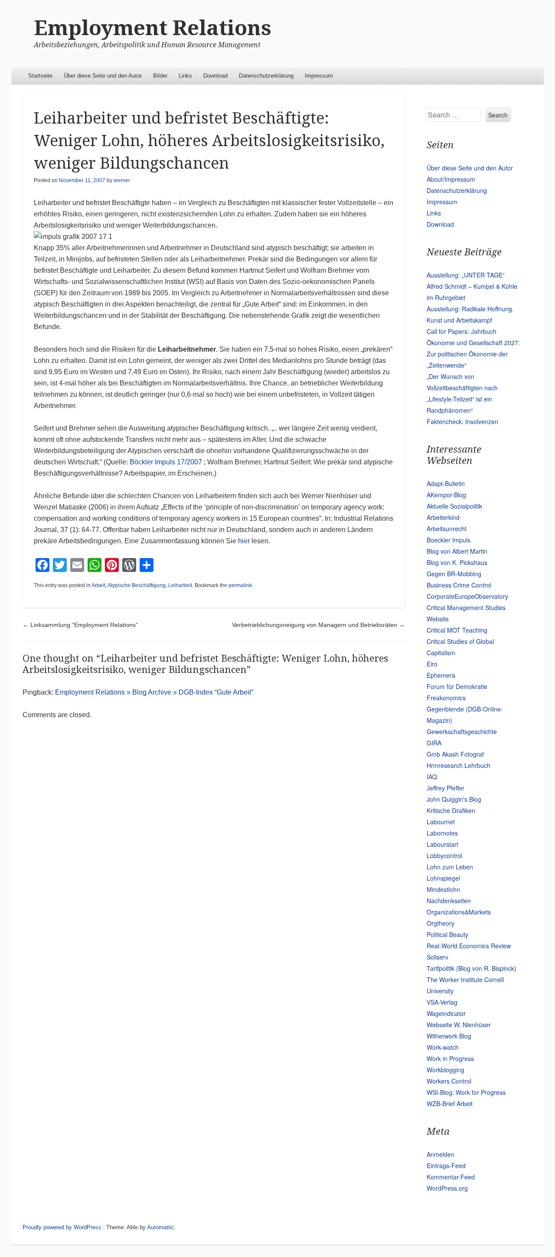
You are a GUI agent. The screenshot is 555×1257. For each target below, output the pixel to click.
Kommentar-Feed (451, 1176)
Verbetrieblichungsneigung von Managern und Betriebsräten (318, 624)
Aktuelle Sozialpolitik (454, 506)
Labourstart (442, 844)
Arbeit (98, 585)
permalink (240, 585)
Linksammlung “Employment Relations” (80, 624)
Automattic (160, 1227)
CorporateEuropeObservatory (467, 596)
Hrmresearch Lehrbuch (458, 765)
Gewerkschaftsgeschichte (462, 731)
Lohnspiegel (443, 878)
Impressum (319, 75)
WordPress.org (447, 1188)
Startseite (40, 75)
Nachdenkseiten (449, 900)
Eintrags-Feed (446, 1165)
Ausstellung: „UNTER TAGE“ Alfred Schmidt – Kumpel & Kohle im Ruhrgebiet (472, 286)
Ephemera (441, 675)
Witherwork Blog (449, 1036)
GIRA (434, 742)
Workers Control (449, 1081)
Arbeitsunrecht (447, 528)
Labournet (441, 821)
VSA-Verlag (442, 1002)
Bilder (160, 75)
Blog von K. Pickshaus (457, 562)
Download (215, 75)
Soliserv (437, 957)
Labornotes (442, 833)
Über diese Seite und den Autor (103, 75)
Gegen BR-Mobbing (454, 573)
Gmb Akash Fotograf (455, 754)
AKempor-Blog (446, 494)
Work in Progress (450, 1058)
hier (244, 541)
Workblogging (445, 1069)
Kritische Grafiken (451, 810)
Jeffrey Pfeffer (445, 788)
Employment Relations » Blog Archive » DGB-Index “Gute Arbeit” (154, 692)
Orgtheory (440, 923)
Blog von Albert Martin (457, 551)
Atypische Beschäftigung (137, 585)
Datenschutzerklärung (266, 75)
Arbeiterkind (443, 517)
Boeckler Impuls (448, 539)
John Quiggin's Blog (454, 799)
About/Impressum (451, 179)
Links (185, 75)
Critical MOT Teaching (457, 630)
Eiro (432, 664)
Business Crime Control (459, 585)
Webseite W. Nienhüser (459, 1024)
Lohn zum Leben (450, 866)
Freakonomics (446, 697)
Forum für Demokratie (457, 686)
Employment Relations (152, 28)
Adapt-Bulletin (446, 483)
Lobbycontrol (444, 855)
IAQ (432, 776)
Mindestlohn (443, 889)
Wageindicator (446, 1013)
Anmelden (440, 1154)
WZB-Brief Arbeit (450, 1103)
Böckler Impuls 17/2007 (166, 462)
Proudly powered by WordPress (62, 1227)
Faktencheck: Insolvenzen (462, 421)
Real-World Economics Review (469, 945)
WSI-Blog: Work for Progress (466, 1092)
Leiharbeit (180, 585)
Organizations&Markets (459, 912)
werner (122, 180)
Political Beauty (447, 934)
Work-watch (443, 1047)
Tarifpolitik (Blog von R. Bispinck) (471, 968)
